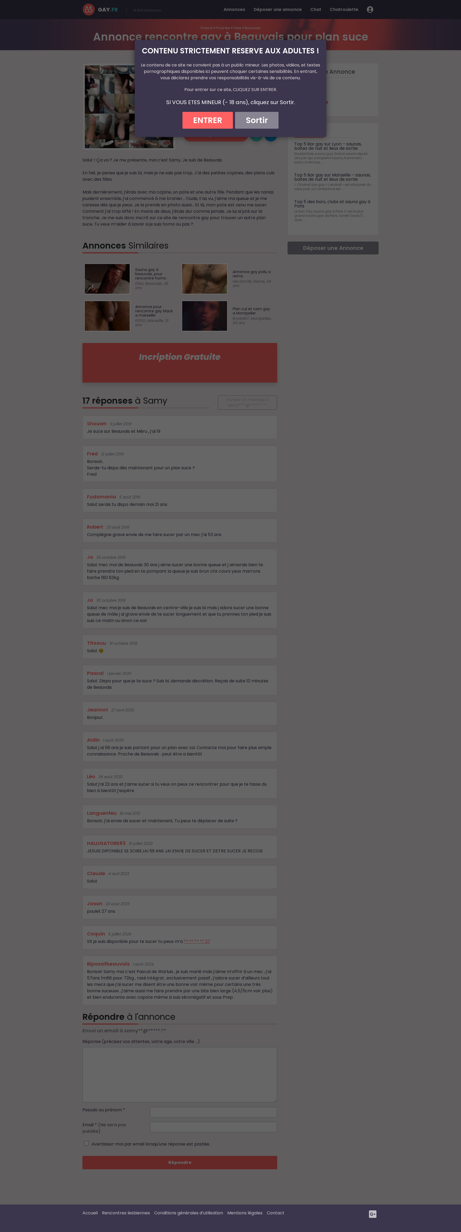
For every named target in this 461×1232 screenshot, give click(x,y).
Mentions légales (245, 1213)
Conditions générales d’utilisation (188, 1213)
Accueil (90, 1213)
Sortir (257, 120)
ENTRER (207, 120)
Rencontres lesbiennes (126, 1213)
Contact (275, 1213)
